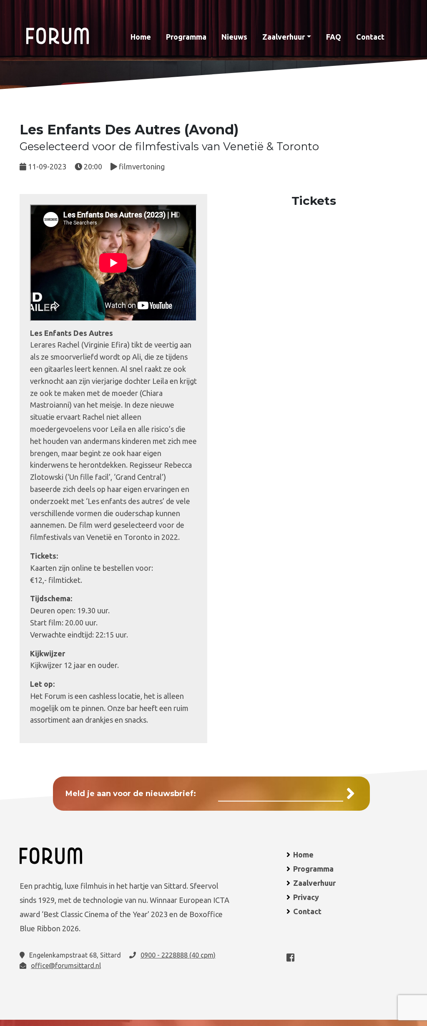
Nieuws (234, 37)
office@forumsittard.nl (66, 965)
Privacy (306, 897)
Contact (370, 37)
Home (141, 37)
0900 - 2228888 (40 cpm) (178, 955)
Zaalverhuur (283, 37)
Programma (186, 37)
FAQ (333, 37)
